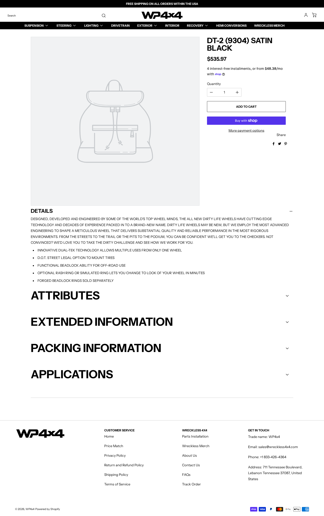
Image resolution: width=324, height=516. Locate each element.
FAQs (186, 475)
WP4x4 (30, 509)
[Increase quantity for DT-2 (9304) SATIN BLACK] (237, 92)
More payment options (246, 131)
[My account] (304, 15)
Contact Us (191, 465)
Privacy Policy (115, 456)
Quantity (214, 84)
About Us (189, 456)
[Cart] (312, 15)
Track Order (191, 484)
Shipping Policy (116, 475)
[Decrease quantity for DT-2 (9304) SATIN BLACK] (211, 92)
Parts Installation (195, 436)
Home (109, 436)
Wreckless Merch (195, 446)
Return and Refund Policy (124, 465)
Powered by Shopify (47, 509)
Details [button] (42, 211)
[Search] (102, 15)
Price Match (113, 446)
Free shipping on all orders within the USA (162, 4)
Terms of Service (117, 484)
